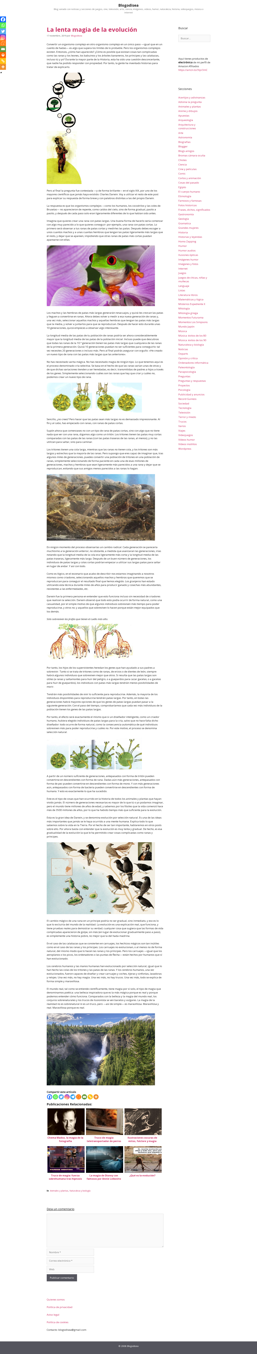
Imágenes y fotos (188, 264)
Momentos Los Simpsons (193, 322)
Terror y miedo (187, 417)
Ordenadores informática (193, 362)
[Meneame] (78, 1096)
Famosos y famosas (190, 200)
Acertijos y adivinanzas (191, 97)
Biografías (184, 142)
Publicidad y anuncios (191, 394)
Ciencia (182, 164)
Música (182, 331)
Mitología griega (188, 313)
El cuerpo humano (189, 191)
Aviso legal (53, 1314)
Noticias (183, 349)
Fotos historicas (187, 205)
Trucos (182, 421)
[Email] (84, 1096)
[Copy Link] (90, 1096)
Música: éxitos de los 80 (192, 335)
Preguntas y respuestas (192, 380)
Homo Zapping (187, 241)
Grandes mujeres (188, 227)
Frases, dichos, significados (194, 209)
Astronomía (185, 137)
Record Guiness (187, 399)
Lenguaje (183, 286)
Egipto (182, 187)
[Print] (3, 55)
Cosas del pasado (188, 182)
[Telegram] (72, 1096)
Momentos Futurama (190, 317)
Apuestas (183, 115)
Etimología (184, 196)
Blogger (183, 146)
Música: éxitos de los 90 (192, 340)
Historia (183, 232)
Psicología (184, 390)
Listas (181, 290)
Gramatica (184, 223)
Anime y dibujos (188, 111)
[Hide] (1, 72)
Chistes (182, 160)
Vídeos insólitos (187, 444)
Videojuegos (185, 435)
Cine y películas (187, 169)
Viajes (181, 430)
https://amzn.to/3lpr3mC (192, 70)
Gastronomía (186, 214)
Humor (182, 246)
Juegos (182, 273)
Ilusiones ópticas (188, 255)
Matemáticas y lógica (190, 299)
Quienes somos (56, 1299)
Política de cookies (57, 1322)
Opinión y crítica (188, 358)
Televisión (184, 412)
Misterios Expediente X (191, 304)
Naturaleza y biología (79, 1190)
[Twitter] (61, 1096)
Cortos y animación (189, 178)
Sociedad (183, 403)
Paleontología (186, 367)
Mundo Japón (186, 326)
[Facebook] (49, 1096)
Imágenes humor (188, 259)
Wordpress (184, 448)
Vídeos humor (186, 439)
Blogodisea (128, 5)
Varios (182, 426)
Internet (183, 268)
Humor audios (187, 250)
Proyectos (184, 385)
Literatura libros (188, 295)
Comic (182, 173)
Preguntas (184, 376)
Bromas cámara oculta (191, 155)
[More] (96, 1096)
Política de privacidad (59, 1307)
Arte (180, 133)
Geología (183, 218)
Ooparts (183, 353)
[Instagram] (67, 1096)
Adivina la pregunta (190, 102)
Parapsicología (187, 371)
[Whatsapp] (55, 1096)
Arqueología (185, 120)
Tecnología (184, 408)
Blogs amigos (186, 151)
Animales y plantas (59, 1190)
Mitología (184, 308)
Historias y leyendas (190, 237)
